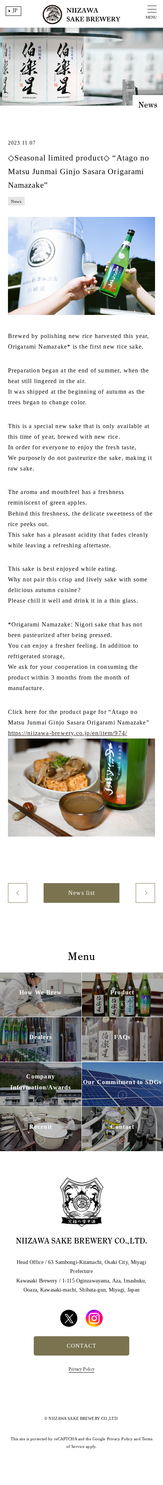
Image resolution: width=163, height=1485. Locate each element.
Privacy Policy (81, 1369)
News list (81, 893)
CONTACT (81, 1346)
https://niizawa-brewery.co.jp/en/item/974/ (67, 733)
